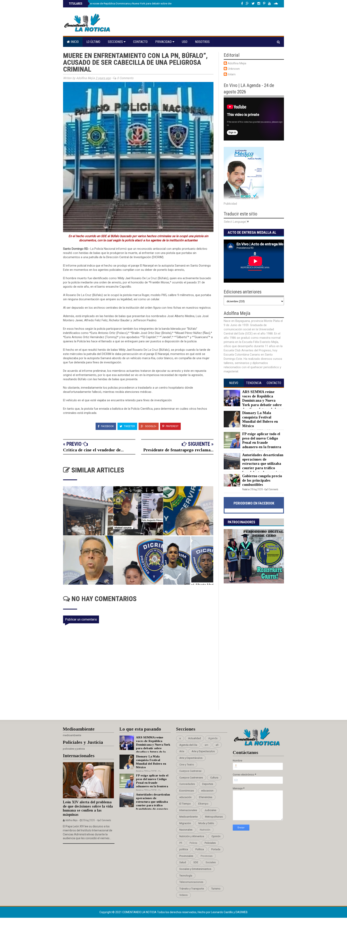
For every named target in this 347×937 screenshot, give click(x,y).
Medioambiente (188, 816)
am (206, 744)
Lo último (93, 42)
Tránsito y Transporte (191, 888)
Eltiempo (203, 803)
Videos (183, 895)
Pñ (180, 842)
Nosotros (202, 42)
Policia (193, 842)
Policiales (210, 842)
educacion (207, 790)
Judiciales (210, 810)
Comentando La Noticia (139, 912)
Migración (185, 823)
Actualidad (194, 738)
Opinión (215, 836)
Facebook (107, 426)
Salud (182, 862)
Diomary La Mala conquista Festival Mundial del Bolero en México (260, 419)
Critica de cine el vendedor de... (93, 449)
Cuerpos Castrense (190, 770)
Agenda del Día (188, 744)
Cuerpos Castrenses (191, 777)
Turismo (215, 888)
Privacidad (163, 42)
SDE (195, 862)
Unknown (234, 69)
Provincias (206, 855)
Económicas (186, 790)
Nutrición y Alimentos (191, 836)
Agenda (212, 738)
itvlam (232, 74)
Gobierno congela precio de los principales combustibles (262, 480)
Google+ (150, 426)
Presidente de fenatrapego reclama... (178, 449)
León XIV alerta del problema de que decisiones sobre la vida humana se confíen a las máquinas (88, 808)
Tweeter (129, 426)
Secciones (116, 42)
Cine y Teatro (186, 764)
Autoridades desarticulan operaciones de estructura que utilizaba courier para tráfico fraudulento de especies (262, 463)
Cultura (214, 777)
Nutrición (205, 829)
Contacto (140, 42)
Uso (184, 42)
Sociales (211, 862)
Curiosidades (187, 783)
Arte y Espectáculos (190, 757)
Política (199, 849)
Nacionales (185, 829)
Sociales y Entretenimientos (195, 868)
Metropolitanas (214, 816)
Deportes (207, 783)
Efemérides (205, 797)
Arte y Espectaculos (203, 751)
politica (183, 849)
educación (185, 797)
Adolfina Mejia (237, 63)
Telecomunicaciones (191, 881)
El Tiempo (185, 803)
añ (217, 744)
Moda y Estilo (206, 823)
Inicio (74, 42)
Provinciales (186, 855)
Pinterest (172, 426)
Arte (181, 751)
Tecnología (185, 875)
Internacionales (188, 810)
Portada (215, 849)
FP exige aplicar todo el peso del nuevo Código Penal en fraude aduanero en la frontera (261, 440)
